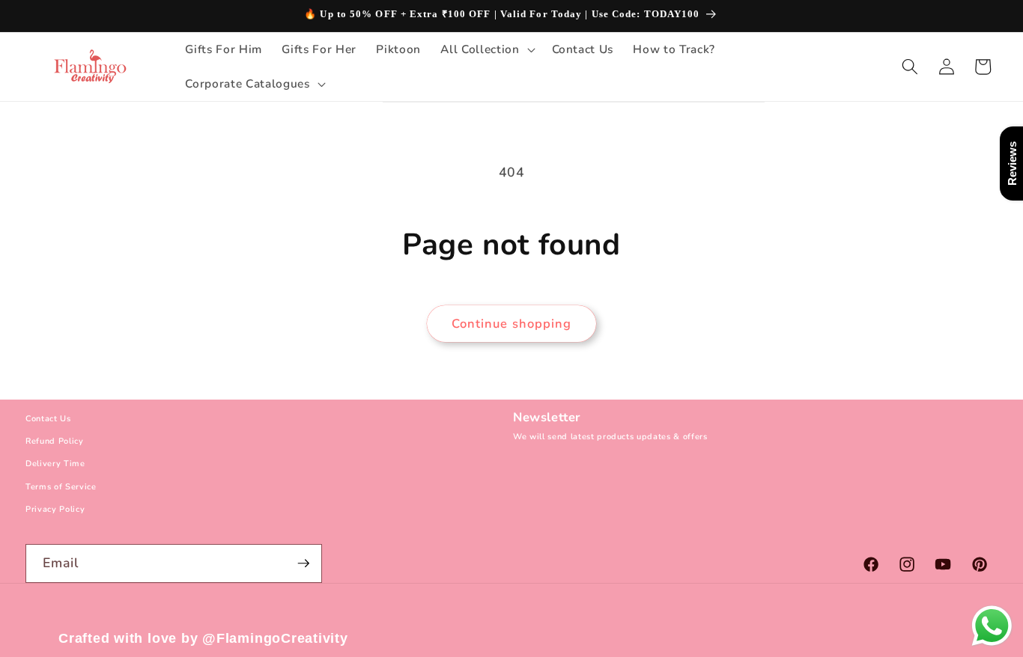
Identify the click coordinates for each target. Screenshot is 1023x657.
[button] (486, 49)
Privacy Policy (55, 510)
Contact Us (48, 418)
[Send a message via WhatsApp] (992, 626)
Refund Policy (54, 441)
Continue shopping (512, 323)
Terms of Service (61, 486)
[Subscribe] (303, 563)
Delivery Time (55, 464)
